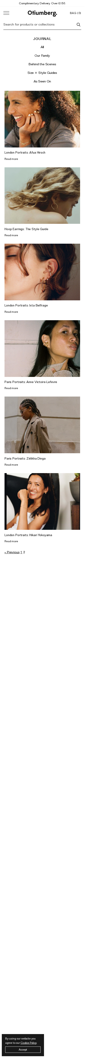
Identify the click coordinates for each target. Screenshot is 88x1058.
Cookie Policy (29, 1042)
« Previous (12, 552)
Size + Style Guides (42, 72)
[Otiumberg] (42, 13)
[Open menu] (6, 13)
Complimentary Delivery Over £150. (42, 3)
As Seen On (42, 81)
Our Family (42, 55)
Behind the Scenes (42, 64)
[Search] (78, 25)
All (42, 47)
